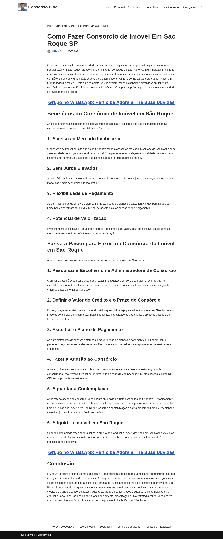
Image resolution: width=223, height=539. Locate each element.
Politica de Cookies (62, 526)
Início (106, 7)
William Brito (58, 51)
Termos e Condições (128, 526)
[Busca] (201, 7)
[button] (197, 7)
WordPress (44, 534)
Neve (21, 534)
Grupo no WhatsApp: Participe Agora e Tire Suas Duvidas (111, 102)
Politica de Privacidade (127, 7)
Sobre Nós (151, 7)
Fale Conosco (170, 7)
